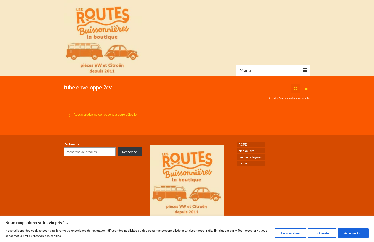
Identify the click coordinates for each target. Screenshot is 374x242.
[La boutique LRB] (103, 38)
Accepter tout (353, 233)
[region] (187, 229)
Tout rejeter (322, 233)
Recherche (71, 144)
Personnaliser (290, 233)
